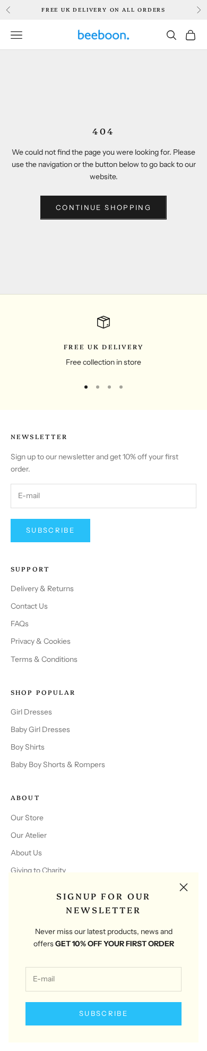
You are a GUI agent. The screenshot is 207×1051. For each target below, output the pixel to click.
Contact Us (29, 606)
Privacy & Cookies (41, 641)
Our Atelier (29, 835)
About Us (26, 852)
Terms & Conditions (44, 659)
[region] (103, 342)
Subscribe (103, 1013)
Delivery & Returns (42, 588)
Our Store (27, 817)
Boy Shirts (28, 747)
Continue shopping (103, 207)
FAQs (20, 623)
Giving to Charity (38, 870)
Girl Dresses (31, 712)
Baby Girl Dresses (40, 729)
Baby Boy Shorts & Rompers (58, 764)
